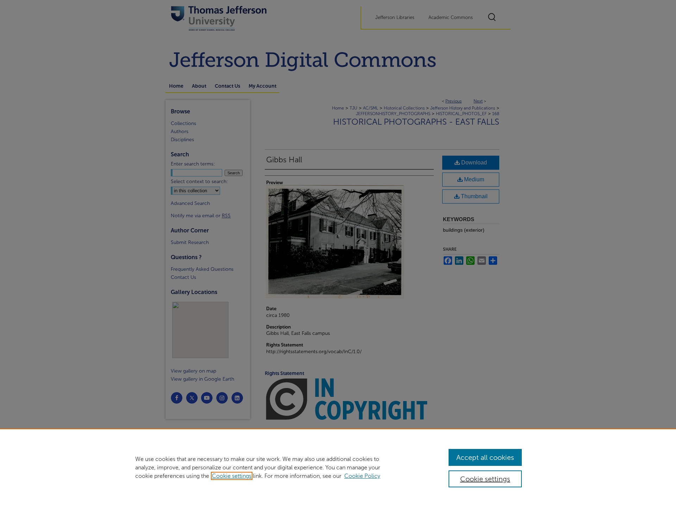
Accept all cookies (485, 457)
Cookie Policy (362, 476)
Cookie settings (231, 476)
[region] (338, 467)
